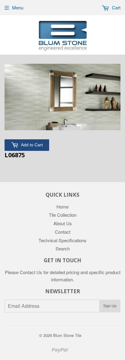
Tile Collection (62, 215)
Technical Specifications (62, 240)
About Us (62, 223)
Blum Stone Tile (67, 335)
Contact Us (31, 272)
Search (63, 248)
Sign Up (110, 306)
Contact (62, 232)
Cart (115, 7)
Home (62, 206)
